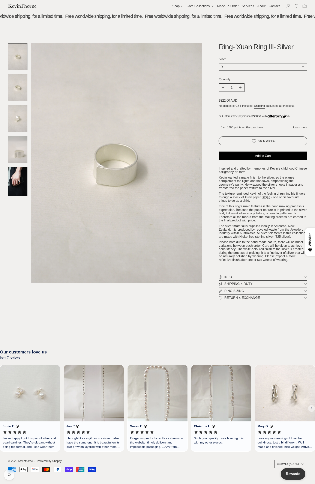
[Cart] (304, 6)
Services (248, 6)
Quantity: (225, 79)
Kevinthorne (25, 461)
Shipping (259, 105)
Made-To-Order (227, 6)
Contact (274, 6)
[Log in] (288, 6)
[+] (240, 87)
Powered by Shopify (49, 461)
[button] (296, 6)
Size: (222, 59)
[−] (223, 87)
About (261, 6)
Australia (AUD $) (288, 464)
